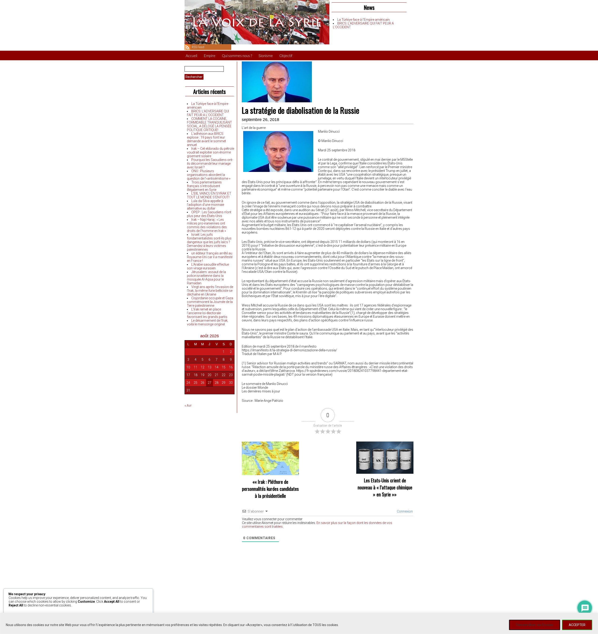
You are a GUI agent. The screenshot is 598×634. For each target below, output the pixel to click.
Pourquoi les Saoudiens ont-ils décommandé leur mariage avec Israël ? (210, 163)
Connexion (404, 511)
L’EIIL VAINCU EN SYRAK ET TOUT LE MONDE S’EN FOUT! (209, 195)
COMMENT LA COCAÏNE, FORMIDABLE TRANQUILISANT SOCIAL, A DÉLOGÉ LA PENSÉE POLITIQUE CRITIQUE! (209, 124)
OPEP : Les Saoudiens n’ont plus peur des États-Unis (209, 214)
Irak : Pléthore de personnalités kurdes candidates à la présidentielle (270, 488)
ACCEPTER (577, 625)
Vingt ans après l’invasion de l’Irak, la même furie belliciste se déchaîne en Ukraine (210, 290)
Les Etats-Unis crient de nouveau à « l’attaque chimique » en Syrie (385, 487)
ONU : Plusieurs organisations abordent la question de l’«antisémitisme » (208, 174)
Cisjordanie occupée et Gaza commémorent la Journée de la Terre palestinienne (210, 301)
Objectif (285, 55)
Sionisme (266, 55)
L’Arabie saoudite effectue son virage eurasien (208, 266)
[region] (299, 623)
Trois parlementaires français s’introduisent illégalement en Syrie (204, 186)
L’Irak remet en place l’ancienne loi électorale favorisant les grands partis (207, 313)
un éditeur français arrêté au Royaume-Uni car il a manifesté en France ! (209, 257)
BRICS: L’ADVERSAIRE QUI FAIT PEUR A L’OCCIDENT (208, 113)
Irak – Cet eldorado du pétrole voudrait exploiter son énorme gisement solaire (210, 152)
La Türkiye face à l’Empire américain (363, 19)
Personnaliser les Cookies (534, 625)
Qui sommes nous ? (237, 55)
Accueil (191, 55)
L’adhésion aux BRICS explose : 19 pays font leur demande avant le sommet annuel (206, 139)
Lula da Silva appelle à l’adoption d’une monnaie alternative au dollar (205, 204)
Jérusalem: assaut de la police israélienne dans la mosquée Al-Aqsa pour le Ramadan (206, 277)
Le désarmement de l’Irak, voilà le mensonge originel (207, 322)
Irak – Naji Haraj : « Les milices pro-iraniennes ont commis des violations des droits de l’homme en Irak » (207, 225)
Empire (209, 55)
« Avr (188, 405)
